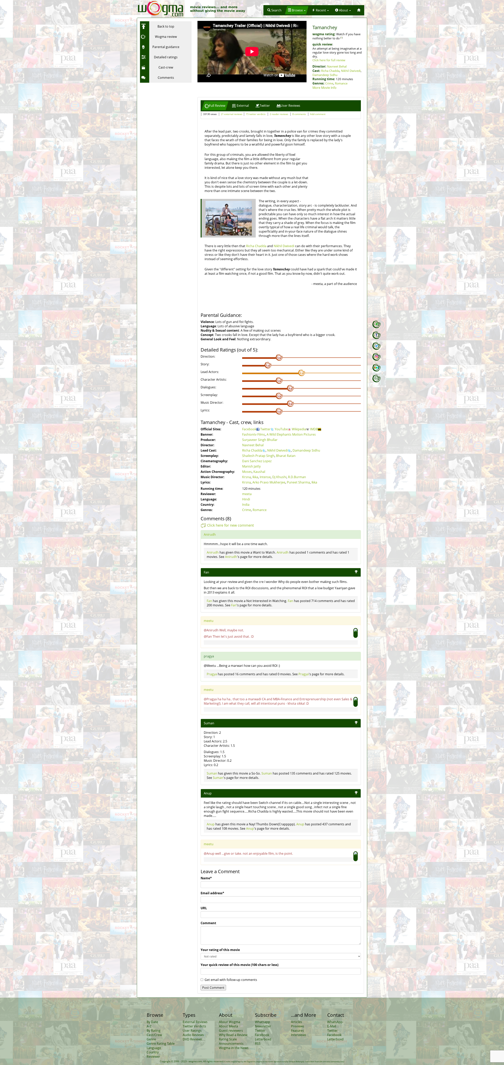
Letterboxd (263, 1039)
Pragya (212, 674)
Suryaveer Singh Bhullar (260, 440)
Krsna (246, 477)
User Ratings (192, 1030)
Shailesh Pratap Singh (258, 456)
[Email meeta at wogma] (376, 378)
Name (206, 878)
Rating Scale (228, 1039)
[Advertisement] (164, 109)
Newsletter (263, 1026)
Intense (265, 477)
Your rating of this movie (220, 950)
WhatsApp (335, 1022)
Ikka (255, 477)
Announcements (231, 1043)
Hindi (246, 499)
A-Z (149, 1026)
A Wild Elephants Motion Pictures (291, 434)
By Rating (153, 1030)
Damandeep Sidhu (324, 75)
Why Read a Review (233, 1035)
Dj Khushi (279, 477)
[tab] (215, 105)
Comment (208, 923)
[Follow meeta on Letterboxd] (376, 368)
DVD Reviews (192, 1039)
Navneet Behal (337, 66)
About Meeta (228, 1026)
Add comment (317, 114)
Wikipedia (299, 429)
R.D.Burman (297, 477)
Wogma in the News (233, 1048)
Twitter (265, 429)
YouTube (281, 429)
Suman (212, 773)
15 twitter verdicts (256, 114)
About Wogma (229, 1022)
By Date (152, 1022)
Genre (151, 1039)
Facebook (249, 429)
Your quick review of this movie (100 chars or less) (239, 965)
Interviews (298, 1035)
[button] (274, 10)
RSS (257, 1043)
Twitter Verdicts (194, 1026)
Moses (247, 471)
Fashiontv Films (253, 434)
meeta (247, 494)
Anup (211, 824)
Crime (329, 83)
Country (153, 1052)
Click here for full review (328, 60)
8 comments (299, 114)
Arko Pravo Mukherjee (268, 482)
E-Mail (331, 1026)
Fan (209, 601)
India (245, 504)
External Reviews (195, 1022)
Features (297, 1030)
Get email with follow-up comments (231, 980)
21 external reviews (231, 114)
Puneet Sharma (298, 482)
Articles (296, 1022)
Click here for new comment (230, 525)
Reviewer (153, 1056)
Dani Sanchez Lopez (256, 461)
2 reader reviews (279, 114)
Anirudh (210, 534)
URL (204, 908)
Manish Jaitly (251, 466)
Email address (212, 893)
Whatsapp (262, 1022)
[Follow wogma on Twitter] (376, 346)
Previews (297, 1026)
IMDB (314, 429)
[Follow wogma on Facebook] (376, 335)
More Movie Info (324, 87)
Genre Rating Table (161, 1043)
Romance (341, 83)
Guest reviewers (231, 1030)
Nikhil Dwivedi (351, 71)
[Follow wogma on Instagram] (376, 357)
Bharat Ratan (286, 456)
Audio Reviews (193, 1035)
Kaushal (259, 471)
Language (154, 1048)
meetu (208, 621)
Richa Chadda (330, 71)
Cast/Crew (154, 1035)
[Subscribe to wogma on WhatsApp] (376, 324)
